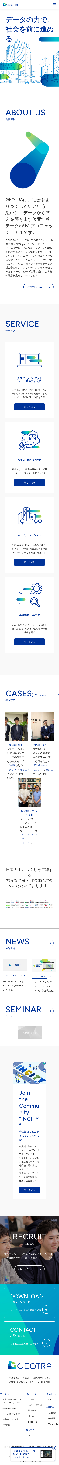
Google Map (44, 1381)
